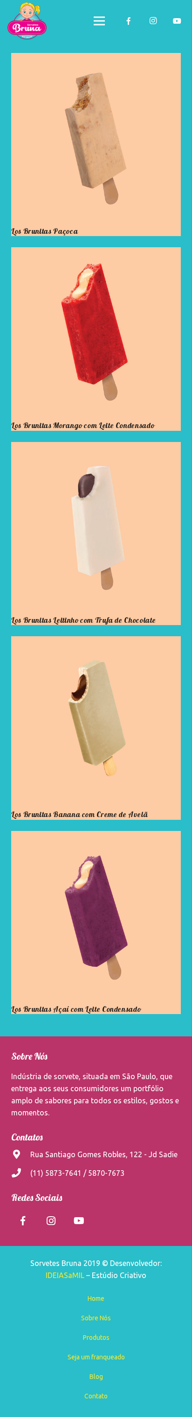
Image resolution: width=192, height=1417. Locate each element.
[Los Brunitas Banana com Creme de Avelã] (96, 720)
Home (96, 1298)
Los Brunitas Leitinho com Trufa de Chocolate (83, 620)
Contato (96, 1396)
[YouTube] (177, 20)
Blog (96, 1376)
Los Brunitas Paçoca (44, 231)
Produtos (96, 1337)
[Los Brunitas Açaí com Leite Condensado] (96, 915)
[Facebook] (128, 20)
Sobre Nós (96, 1318)
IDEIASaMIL (65, 1275)
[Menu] (99, 21)
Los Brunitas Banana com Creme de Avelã (79, 814)
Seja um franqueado (96, 1357)
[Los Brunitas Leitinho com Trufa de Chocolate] (96, 526)
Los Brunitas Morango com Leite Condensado (82, 425)
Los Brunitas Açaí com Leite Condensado (76, 1009)
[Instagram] (152, 20)
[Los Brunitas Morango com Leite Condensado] (96, 331)
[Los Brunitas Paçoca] (96, 137)
